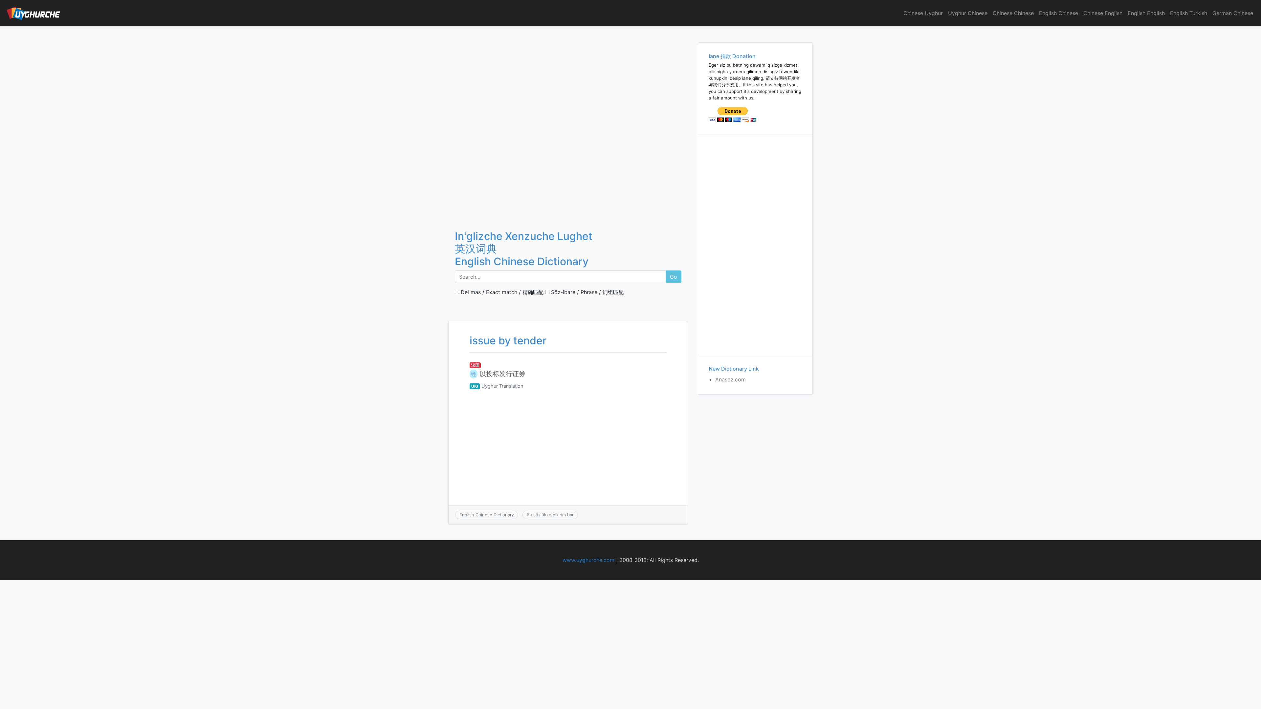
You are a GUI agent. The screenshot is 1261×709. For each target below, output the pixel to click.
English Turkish (1188, 13)
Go (673, 276)
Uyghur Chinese (967, 13)
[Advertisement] (568, 75)
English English (1146, 13)
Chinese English (1102, 13)
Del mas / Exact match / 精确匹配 (501, 292)
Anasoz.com (730, 379)
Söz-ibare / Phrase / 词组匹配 (586, 292)
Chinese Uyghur (923, 13)
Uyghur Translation (502, 386)
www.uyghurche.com (588, 560)
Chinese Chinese (1013, 13)
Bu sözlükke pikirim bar (550, 514)
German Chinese (1232, 13)
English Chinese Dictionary (486, 514)
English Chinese (1058, 13)
